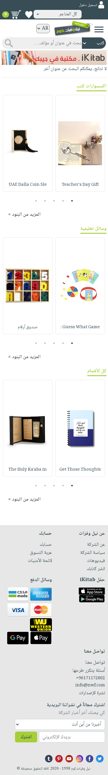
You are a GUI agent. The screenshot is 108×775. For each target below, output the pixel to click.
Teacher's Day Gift (80, 185)
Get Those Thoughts (80, 469)
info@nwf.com (90, 685)
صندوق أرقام (28, 327)
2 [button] (63, 201)
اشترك (26, 737)
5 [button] (36, 201)
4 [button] (45, 201)
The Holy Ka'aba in (27, 469)
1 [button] (72, 201)
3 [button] (54, 201)
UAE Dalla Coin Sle (28, 185)
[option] (80, 143)
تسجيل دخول (88, 5)
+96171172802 (90, 678)
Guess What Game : (80, 327)
